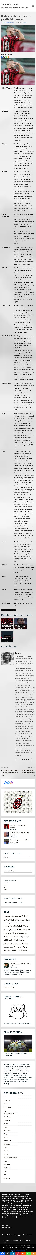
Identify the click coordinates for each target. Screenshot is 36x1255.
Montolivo (14, 944)
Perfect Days (7, 1107)
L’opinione (7, 1120)
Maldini (10, 940)
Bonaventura (19, 920)
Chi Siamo (7, 1100)
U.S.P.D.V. (7, 1178)
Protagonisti (7, 1140)
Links (5, 1171)
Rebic (25, 22)
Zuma (5, 889)
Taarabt (6, 950)
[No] (34, 1249)
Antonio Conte (11, 916)
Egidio (18, 653)
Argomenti (7, 1111)
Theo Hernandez (13, 950)
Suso (25, 947)
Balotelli (25, 916)
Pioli (23, 943)
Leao (6, 940)
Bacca (18, 916)
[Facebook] (2, 57)
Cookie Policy (7, 1227)
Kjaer (23, 937)
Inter (26, 933)
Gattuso (27, 930)
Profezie (6, 1104)
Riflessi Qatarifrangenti (10, 1157)
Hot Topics (7, 1164)
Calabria (27, 920)
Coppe (6, 1134)
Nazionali (6, 1154)
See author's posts (23, 760)
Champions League (15, 923)
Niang (19, 944)
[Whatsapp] (6, 57)
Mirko (5, 885)
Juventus (13, 937)
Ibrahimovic (18, 933)
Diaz (11, 926)
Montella (7, 944)
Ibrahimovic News (9, 987)
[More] (8, 57)
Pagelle (6, 1123)
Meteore (6, 1137)
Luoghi (6, 1147)
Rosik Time (7, 1130)
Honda (10, 933)
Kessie (19, 937)
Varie (5, 1174)
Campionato (7, 1117)
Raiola (27, 944)
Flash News (7, 1168)
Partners (5, 1225)
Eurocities (7, 1144)
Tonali (25, 950)
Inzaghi (7, 937)
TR (5, 1097)
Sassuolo (12, 947)
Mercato (6, 1127)
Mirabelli (23, 940)
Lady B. (27, 937)
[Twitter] (8, 782)
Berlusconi (9, 919)
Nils (5, 887)
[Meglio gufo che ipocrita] (18, 1011)
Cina (21, 923)
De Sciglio (6, 926)
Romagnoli (6, 947)
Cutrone (25, 923)
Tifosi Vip (6, 1151)
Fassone (13, 930)
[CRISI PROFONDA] (18, 1043)
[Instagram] (11, 782)
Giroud (6, 933)
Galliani (20, 929)
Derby (29, 923)
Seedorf (18, 947)
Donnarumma (19, 925)
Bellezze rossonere (9, 1113)
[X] (4, 57)
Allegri (5, 916)
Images (6, 1161)
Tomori (21, 950)
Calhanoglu (7, 923)
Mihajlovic (17, 940)
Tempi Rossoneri (9, 4)
